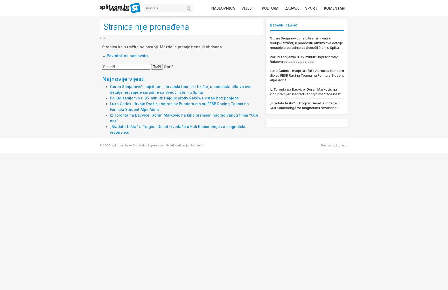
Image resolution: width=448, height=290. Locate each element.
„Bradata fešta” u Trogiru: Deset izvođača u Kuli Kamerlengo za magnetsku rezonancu (305, 105)
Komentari (334, 8)
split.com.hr (120, 8)
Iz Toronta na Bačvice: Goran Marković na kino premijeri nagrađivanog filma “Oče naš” (305, 91)
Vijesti (248, 8)
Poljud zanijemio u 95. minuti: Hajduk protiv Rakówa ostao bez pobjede (174, 98)
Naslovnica (223, 8)
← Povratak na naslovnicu (126, 55)
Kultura (270, 8)
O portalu (139, 145)
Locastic (342, 145)
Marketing (198, 145)
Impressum (156, 145)
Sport (311, 8)
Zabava (292, 8)
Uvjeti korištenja (177, 145)
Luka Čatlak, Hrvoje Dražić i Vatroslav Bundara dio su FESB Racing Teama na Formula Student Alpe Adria (307, 75)
